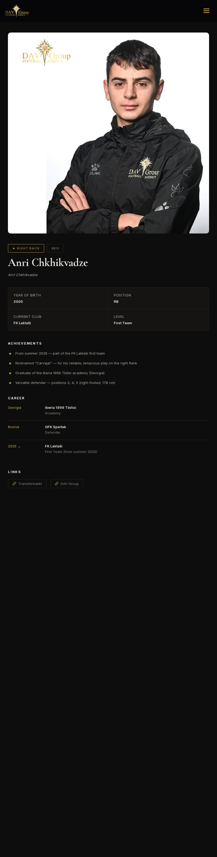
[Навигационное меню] (206, 11)
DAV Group (70, 484)
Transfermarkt (30, 484)
